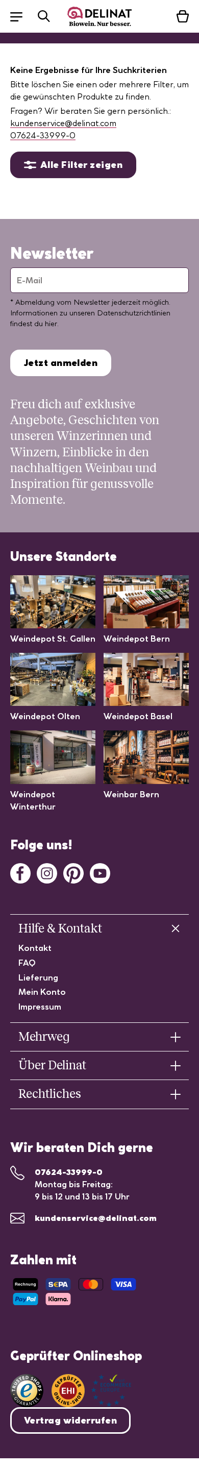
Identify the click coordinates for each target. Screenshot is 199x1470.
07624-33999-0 (43, 135)
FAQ (27, 963)
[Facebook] (20, 872)
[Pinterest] (73, 872)
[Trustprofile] (91, 1390)
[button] (21, 16)
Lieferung (38, 977)
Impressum (39, 1006)
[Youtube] (100, 872)
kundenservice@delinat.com (63, 123)
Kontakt (35, 948)
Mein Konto (42, 992)
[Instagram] (47, 872)
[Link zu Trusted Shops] (26, 1390)
